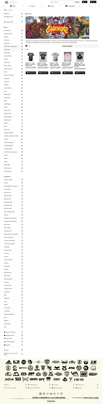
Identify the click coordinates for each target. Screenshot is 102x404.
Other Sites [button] (51, 401)
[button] (89, 6)
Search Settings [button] (68, 46)
